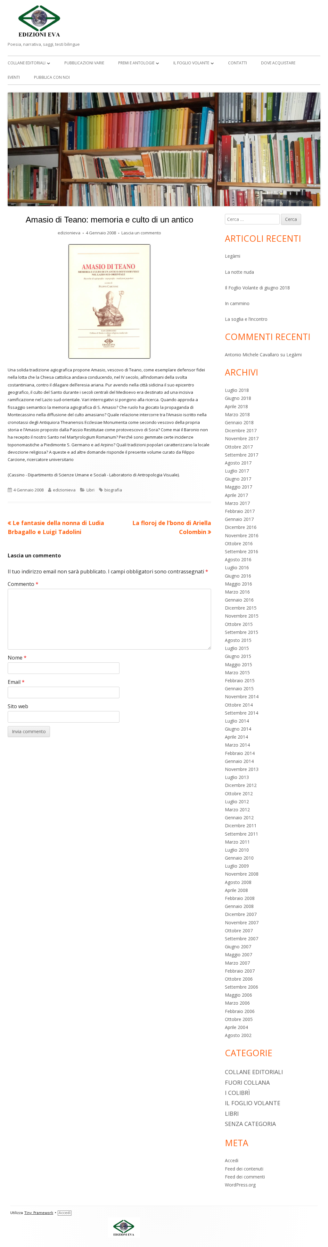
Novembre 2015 (241, 616)
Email (16, 681)
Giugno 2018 (238, 398)
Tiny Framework (38, 1213)
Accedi (231, 1160)
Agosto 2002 (238, 1035)
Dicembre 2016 (241, 527)
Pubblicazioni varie (84, 63)
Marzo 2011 (237, 842)
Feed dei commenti (245, 1177)
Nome (17, 657)
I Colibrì (237, 1093)
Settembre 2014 (241, 713)
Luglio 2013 (237, 777)
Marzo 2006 (237, 1003)
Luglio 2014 (237, 721)
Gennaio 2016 (239, 600)
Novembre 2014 (241, 696)
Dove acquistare (278, 63)
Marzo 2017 (237, 503)
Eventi (14, 77)
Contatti (237, 63)
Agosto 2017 (238, 463)
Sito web (18, 706)
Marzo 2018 (237, 414)
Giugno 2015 (238, 656)
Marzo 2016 (237, 592)
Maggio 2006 (238, 995)
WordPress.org (240, 1185)
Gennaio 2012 (239, 817)
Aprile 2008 (236, 890)
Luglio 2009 (237, 866)
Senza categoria (250, 1124)
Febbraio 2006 (240, 1011)
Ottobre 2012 (239, 793)
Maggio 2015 (238, 664)
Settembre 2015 (241, 632)
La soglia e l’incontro (246, 319)
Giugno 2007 (238, 946)
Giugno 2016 (238, 576)
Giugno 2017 (238, 479)
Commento (23, 583)
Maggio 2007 (238, 954)
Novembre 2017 (241, 438)
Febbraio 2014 (240, 753)
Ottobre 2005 (239, 1019)
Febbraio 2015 (240, 680)
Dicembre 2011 (241, 825)
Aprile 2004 (236, 1027)
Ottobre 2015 (239, 624)
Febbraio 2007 (240, 971)
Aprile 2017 (236, 495)
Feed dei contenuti (244, 1169)
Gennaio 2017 (239, 519)
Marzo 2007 (237, 963)
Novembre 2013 (241, 769)
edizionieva (69, 233)
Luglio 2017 (237, 471)
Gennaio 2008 (239, 906)
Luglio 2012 (237, 801)
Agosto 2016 (238, 559)
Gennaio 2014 (239, 761)
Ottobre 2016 (239, 543)
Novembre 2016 (241, 535)
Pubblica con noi (52, 77)
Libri (90, 490)
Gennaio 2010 (239, 858)
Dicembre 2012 (241, 785)
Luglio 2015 (237, 648)
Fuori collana (247, 1082)
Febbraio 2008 (240, 898)
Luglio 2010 (237, 850)
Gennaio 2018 (239, 422)
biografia (113, 490)
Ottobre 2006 (239, 979)
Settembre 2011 (241, 834)
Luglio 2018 (237, 390)
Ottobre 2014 (239, 705)
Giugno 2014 (238, 729)
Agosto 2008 (238, 882)
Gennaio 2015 (239, 688)
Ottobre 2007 (239, 930)
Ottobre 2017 (239, 447)
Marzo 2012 (237, 809)
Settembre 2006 (241, 987)
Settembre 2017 (241, 455)
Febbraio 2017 (240, 511)
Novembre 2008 (241, 874)
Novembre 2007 (241, 922)
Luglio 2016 (237, 567)
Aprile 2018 (236, 406)
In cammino (237, 303)
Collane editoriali (26, 63)
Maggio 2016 (238, 584)
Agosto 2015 (238, 640)
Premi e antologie (136, 63)
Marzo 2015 (237, 672)
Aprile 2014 (236, 737)
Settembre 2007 (241, 938)
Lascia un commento (141, 233)
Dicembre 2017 (241, 430)
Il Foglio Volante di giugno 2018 (257, 288)
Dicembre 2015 (241, 608)
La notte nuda (239, 272)
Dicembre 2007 (241, 914)
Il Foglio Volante (191, 63)
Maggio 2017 (238, 487)
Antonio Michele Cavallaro (252, 355)
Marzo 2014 (237, 745)
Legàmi (232, 256)
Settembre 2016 (241, 551)
